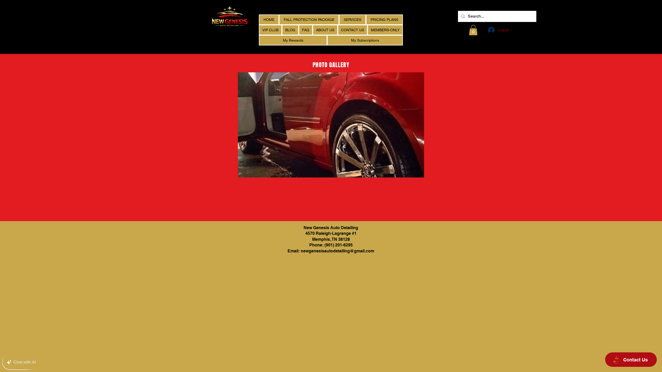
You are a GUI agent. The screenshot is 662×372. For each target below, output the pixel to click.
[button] (473, 30)
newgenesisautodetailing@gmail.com (337, 251)
